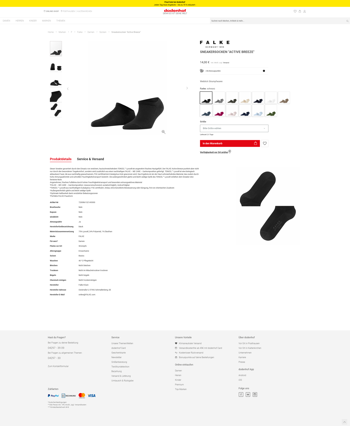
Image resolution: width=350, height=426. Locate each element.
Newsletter (116, 357)
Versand (226, 63)
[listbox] (250, 128)
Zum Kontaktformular (58, 366)
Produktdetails (61, 159)
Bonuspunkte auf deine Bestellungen (196, 357)
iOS (240, 380)
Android (242, 375)
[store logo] (175, 10)
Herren (178, 375)
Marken (62, 32)
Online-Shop (52, 11)
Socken (102, 32)
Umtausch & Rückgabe (122, 380)
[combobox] (280, 21)
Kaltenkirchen (84, 11)
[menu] (175, 20)
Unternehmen (245, 352)
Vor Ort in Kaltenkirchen (250, 348)
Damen (91, 32)
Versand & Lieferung (121, 376)
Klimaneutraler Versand (190, 343)
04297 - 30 (54, 358)
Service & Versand (90, 159)
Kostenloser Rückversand (191, 352)
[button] (67, 89)
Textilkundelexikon (120, 366)
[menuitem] (6, 20)
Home (51, 32)
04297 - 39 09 (56, 347)
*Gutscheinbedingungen (57, 402)
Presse (242, 362)
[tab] (61, 159)
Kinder (178, 380)
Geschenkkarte (118, 352)
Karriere (242, 357)
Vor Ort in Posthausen (249, 343)
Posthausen (69, 11)
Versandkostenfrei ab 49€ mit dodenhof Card (200, 348)
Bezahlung (116, 371)
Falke (79, 32)
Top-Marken (181, 389)
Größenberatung (119, 362)
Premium (179, 384)
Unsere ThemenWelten (122, 343)
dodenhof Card (118, 348)
